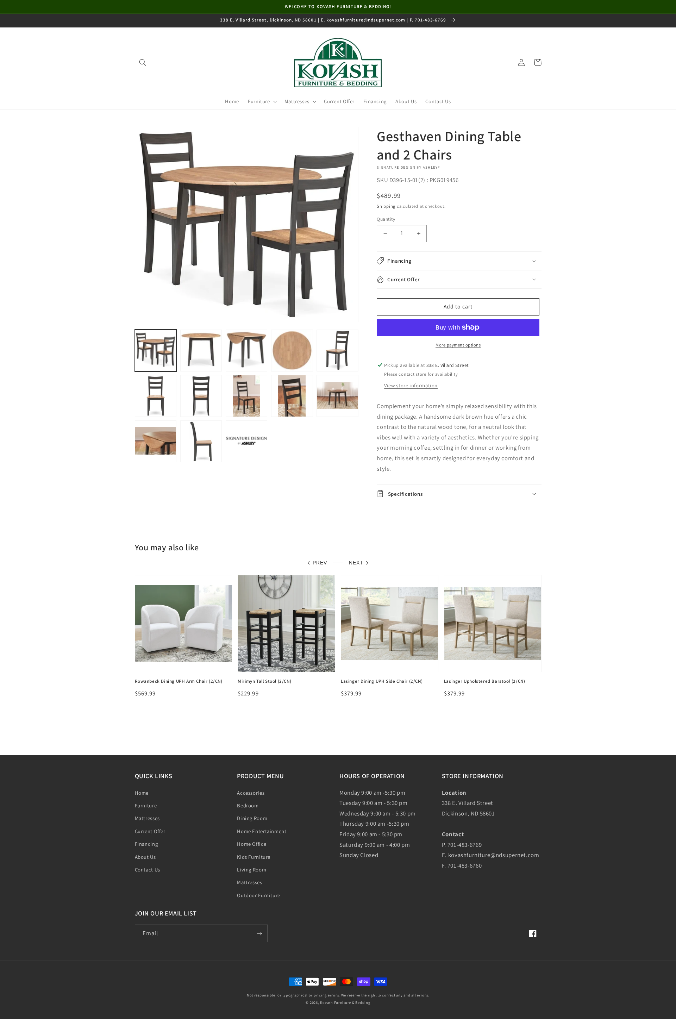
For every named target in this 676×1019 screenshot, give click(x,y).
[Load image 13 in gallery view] (247, 441)
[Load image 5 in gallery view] (337, 350)
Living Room (251, 869)
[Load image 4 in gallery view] (292, 350)
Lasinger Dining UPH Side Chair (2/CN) (382, 681)
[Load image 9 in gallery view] (292, 396)
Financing (146, 843)
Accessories (250, 792)
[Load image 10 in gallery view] (337, 396)
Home (142, 792)
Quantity (386, 219)
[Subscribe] (259, 933)
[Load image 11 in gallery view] (156, 441)
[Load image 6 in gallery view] (156, 396)
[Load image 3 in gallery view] (247, 350)
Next (356, 562)
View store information (411, 385)
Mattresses (147, 818)
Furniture (146, 805)
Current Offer (150, 831)
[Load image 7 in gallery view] (201, 396)
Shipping (386, 206)
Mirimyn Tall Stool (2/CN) (264, 681)
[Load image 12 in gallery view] (201, 441)
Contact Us (147, 869)
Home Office (251, 843)
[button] (143, 62)
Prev (320, 562)
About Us (145, 857)
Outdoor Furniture (258, 895)
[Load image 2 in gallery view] (201, 350)
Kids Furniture (253, 857)
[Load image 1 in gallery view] (156, 350)
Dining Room (252, 818)
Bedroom (247, 805)
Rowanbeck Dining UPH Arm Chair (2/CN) (179, 681)
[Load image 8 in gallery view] (247, 396)
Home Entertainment (261, 831)
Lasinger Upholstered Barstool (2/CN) (484, 681)
